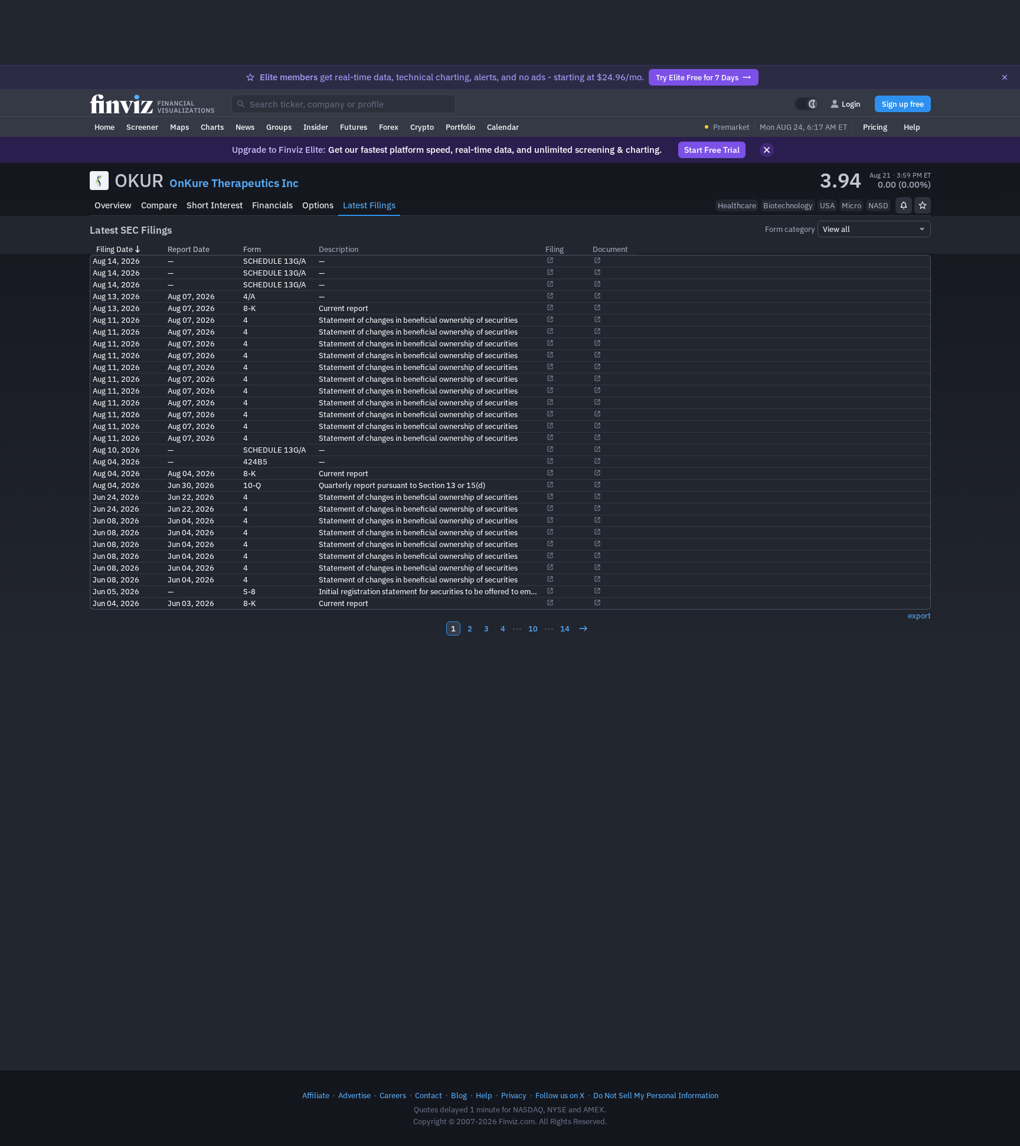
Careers (393, 1095)
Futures (353, 127)
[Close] (1005, 77)
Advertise (354, 1095)
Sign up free (903, 104)
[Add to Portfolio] (922, 205)
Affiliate (315, 1095)
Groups (279, 127)
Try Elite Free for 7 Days (697, 77)
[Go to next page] (583, 628)
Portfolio (460, 127)
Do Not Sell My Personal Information (655, 1095)
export (919, 615)
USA (827, 205)
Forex (388, 127)
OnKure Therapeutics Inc (234, 183)
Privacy (514, 1095)
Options (318, 205)
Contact (428, 1095)
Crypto (422, 127)
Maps (179, 127)
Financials (272, 205)
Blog (459, 1095)
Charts (212, 127)
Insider (315, 127)
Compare (159, 205)
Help (912, 127)
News (245, 127)
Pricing (875, 127)
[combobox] (343, 103)
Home (104, 127)
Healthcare (737, 205)
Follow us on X (559, 1095)
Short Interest (215, 205)
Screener (142, 127)
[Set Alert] (903, 205)
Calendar (503, 127)
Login (851, 104)
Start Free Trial (712, 150)
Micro (851, 205)
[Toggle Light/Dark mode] (807, 103)
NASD (878, 205)
